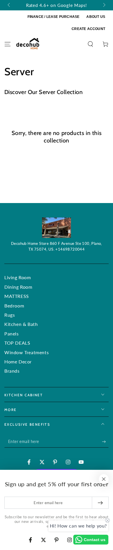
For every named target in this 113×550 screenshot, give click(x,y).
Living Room (17, 277)
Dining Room (18, 287)
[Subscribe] (105, 442)
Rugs (9, 315)
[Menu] (7, 44)
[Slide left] (9, 5)
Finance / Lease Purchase (54, 17)
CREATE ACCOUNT (88, 29)
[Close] (103, 479)
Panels (11, 333)
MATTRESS (16, 296)
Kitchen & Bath (21, 324)
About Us (95, 17)
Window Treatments (26, 352)
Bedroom (14, 305)
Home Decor (18, 361)
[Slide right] (104, 5)
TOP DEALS (17, 343)
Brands (12, 370)
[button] (90, 44)
